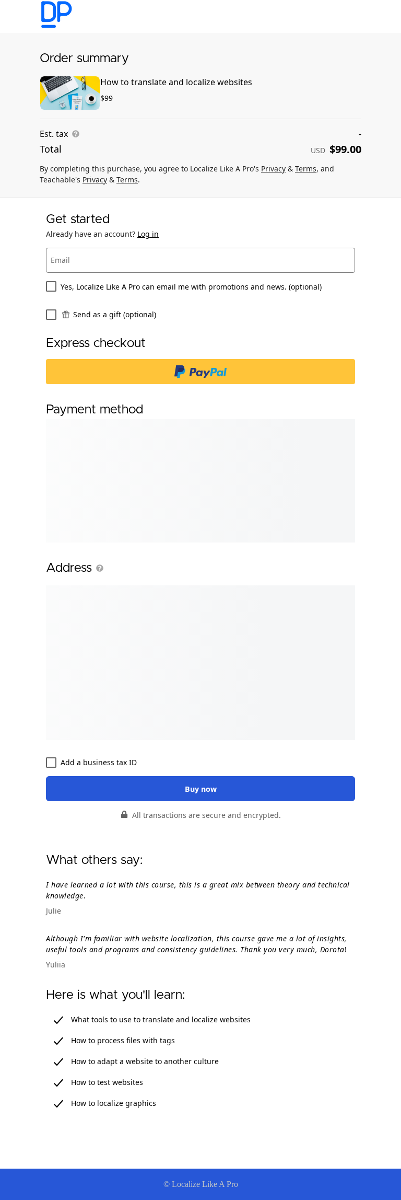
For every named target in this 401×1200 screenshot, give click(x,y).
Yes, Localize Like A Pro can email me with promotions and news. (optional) (191, 287)
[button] (97, 568)
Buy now (201, 789)
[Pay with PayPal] (200, 371)
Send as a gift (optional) (114, 314)
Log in (148, 234)
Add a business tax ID (99, 762)
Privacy (273, 169)
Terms (305, 169)
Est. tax (54, 134)
